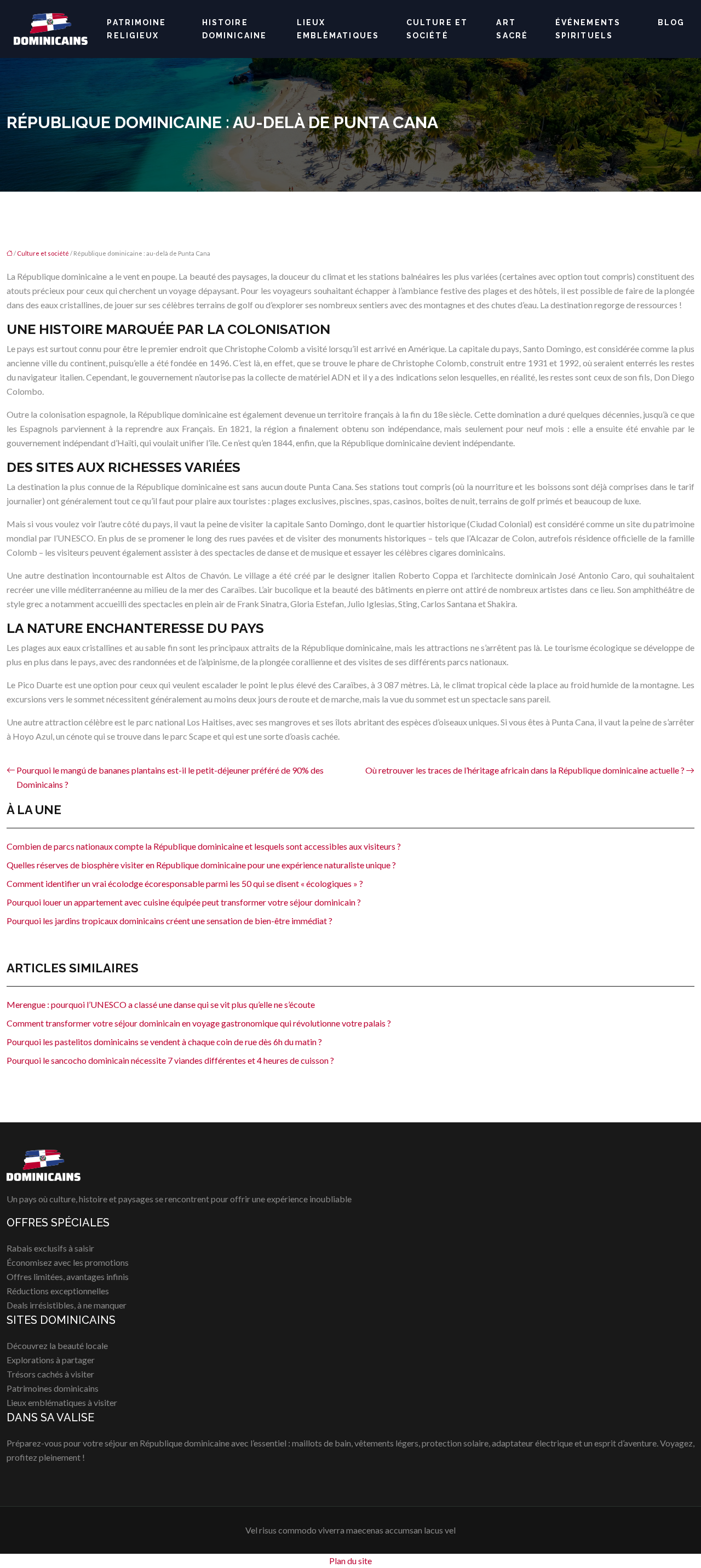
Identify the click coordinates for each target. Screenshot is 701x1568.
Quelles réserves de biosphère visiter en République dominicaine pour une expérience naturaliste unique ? (201, 865)
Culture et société (437, 29)
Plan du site (350, 1560)
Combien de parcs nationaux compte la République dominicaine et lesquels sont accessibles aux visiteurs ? (204, 846)
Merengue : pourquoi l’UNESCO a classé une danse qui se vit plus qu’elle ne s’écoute (161, 1004)
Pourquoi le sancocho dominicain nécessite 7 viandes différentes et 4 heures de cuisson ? (170, 1060)
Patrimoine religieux (136, 29)
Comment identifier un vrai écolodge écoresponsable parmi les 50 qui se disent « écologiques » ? (185, 883)
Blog (671, 22)
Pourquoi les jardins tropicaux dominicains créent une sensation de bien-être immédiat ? (169, 920)
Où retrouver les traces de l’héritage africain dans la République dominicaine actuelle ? (525, 770)
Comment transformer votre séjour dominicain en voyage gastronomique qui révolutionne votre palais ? (199, 1023)
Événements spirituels (587, 29)
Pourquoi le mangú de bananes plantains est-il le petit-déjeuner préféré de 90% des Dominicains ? (170, 777)
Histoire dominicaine (234, 29)
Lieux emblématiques (338, 29)
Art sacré (512, 29)
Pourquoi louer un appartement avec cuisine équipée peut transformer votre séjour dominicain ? (184, 902)
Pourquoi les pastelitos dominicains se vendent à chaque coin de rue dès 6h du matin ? (164, 1041)
